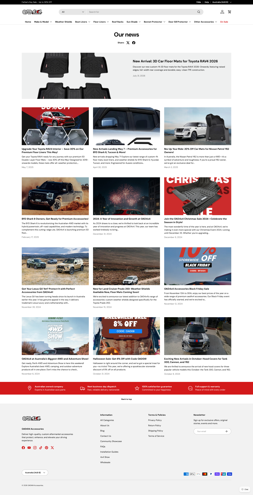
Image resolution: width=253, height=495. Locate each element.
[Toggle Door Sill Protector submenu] (189, 21)
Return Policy (154, 425)
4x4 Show (105, 457)
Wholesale (105, 462)
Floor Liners (99, 21)
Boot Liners (81, 21)
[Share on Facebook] (134, 43)
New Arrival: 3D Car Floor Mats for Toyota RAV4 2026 (175, 61)
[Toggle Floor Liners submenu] (107, 21)
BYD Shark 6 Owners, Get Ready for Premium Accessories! (55, 218)
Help (207, 2)
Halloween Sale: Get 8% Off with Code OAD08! (120, 358)
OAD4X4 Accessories (35, 485)
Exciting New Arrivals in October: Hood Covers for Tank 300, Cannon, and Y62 (195, 360)
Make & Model (41, 21)
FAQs (198, 2)
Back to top (126, 399)
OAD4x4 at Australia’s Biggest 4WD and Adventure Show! (55, 358)
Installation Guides (109, 451)
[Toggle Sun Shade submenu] (139, 21)
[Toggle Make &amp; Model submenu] (50, 21)
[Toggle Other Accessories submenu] (216, 21)
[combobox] (131, 12)
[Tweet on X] (128, 43)
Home (28, 21)
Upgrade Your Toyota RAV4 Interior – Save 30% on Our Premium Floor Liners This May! (53, 150)
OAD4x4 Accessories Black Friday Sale (186, 288)
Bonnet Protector (153, 21)
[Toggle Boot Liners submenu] (89, 21)
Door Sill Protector (178, 21)
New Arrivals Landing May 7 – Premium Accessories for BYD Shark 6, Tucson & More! (125, 150)
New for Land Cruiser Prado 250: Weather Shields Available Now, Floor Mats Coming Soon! (121, 290)
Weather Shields (63, 21)
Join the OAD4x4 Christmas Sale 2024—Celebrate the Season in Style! (195, 220)
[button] (230, 12)
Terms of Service (156, 436)
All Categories (107, 420)
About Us (104, 425)
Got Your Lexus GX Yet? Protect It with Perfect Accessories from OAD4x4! (48, 290)
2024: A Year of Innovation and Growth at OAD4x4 (121, 218)
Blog (102, 430)
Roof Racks (117, 21)
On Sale (224, 21)
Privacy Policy (155, 420)
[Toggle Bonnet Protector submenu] (164, 21)
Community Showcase (111, 441)
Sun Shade (132, 21)
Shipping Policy (155, 430)
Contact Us (105, 436)
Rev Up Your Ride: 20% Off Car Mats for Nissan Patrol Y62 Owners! (196, 150)
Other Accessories (204, 21)
